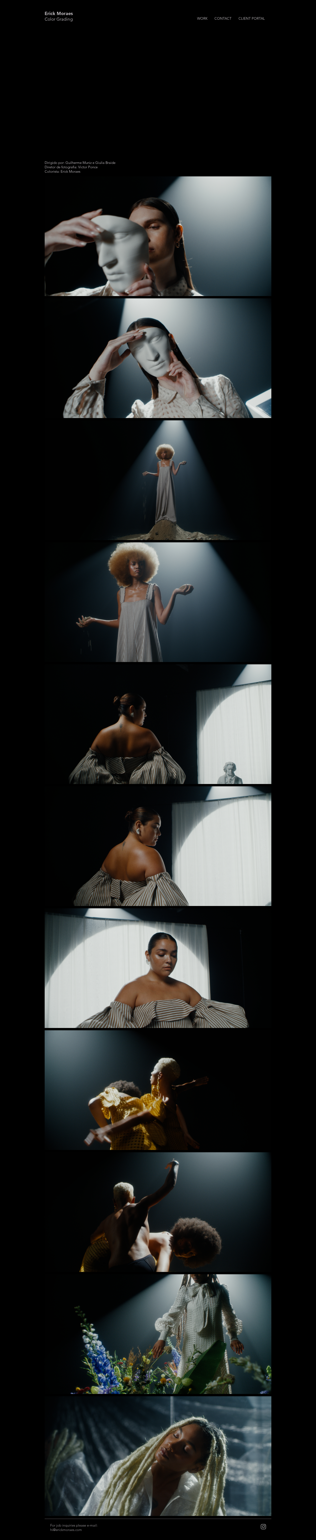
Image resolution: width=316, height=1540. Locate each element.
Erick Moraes (59, 13)
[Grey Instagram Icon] (263, 1526)
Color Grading (59, 19)
